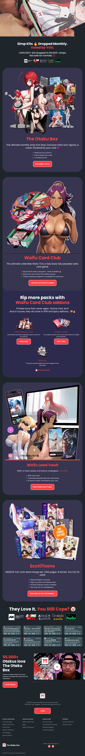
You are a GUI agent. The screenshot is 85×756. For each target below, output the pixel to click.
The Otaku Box (7, 722)
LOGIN (42, 711)
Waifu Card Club (8, 724)
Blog (23, 724)
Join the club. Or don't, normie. (43, 283)
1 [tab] (34, 682)
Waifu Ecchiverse (28, 727)
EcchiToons (6, 727)
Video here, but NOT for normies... (42, 487)
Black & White (7, 735)
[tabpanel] (57, 666)
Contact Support (48, 730)
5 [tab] (44, 682)
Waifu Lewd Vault (28, 722)
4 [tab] (41, 682)
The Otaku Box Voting (49, 724)
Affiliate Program (48, 727)
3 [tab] (39, 682)
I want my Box (10, 685)
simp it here (24, 342)
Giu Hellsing (6, 733)
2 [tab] (36, 682)
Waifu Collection (8, 730)
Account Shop (47, 722)
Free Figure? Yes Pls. (42, 164)
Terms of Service (68, 722)
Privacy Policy (67, 724)
